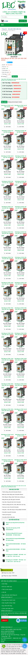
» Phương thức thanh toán (8, 600)
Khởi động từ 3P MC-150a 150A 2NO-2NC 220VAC (7, 308)
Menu (2, 25)
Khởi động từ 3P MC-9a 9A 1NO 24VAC (7, 435)
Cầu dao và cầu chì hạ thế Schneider (10, 507)
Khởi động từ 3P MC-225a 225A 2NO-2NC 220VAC (7, 334)
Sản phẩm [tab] (4, 102)
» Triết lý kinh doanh (6, 589)
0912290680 (15, 97)
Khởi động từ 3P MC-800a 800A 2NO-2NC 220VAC (7, 410)
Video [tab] (20, 102)
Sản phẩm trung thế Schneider (9, 512)
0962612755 (17, 85)
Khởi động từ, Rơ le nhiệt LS (8, 30)
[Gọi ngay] (3, 646)
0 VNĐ (6, 21)
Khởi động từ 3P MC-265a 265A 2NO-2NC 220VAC (21, 334)
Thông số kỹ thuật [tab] (13, 102)
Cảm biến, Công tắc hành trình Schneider (11, 502)
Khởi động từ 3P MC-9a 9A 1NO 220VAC (21, 106)
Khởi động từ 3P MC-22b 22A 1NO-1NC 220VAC (20, 182)
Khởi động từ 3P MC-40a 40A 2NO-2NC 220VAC (20, 207)
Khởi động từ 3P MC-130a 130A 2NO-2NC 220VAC (21, 283)
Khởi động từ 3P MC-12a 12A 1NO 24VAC (20, 435)
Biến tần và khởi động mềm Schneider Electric (12, 494)
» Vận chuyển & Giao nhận (8, 603)
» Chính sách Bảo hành (7, 608)
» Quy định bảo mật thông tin (9, 595)
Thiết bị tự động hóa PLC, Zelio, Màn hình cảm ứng (13, 504)
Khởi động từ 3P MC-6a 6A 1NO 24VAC (21, 410)
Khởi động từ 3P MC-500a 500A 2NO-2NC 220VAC (7, 384)
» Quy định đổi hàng (6, 605)
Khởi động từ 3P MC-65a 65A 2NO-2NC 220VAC (20, 232)
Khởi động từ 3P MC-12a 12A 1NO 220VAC (7, 131)
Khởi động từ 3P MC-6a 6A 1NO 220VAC (7, 106)
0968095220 (15, 83)
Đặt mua (14, 76)
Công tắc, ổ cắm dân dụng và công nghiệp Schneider (14, 509)
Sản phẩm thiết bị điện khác (8, 517)
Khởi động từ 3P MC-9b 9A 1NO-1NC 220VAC (7, 156)
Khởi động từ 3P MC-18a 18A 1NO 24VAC (7, 460)
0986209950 (16, 94)
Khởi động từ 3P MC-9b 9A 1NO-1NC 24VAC (21, 460)
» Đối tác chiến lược (6, 586)
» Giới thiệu (4, 584)
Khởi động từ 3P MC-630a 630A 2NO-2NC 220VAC (21, 384)
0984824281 (17, 91)
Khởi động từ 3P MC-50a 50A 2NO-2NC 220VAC (7, 232)
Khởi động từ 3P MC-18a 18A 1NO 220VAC (20, 131)
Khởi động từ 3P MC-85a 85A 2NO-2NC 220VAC (20, 258)
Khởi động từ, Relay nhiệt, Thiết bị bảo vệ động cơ (13, 497)
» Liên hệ (3, 592)
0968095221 (17, 88)
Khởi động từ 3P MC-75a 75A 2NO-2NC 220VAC (7, 258)
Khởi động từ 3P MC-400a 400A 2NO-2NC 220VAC (21, 359)
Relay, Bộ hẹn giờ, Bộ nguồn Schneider (11, 499)
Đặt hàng (8, 126)
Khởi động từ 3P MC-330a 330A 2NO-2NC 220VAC (7, 359)
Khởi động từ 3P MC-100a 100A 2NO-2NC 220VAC (7, 283)
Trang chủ (4, 29)
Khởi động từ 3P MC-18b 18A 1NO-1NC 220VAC (7, 182)
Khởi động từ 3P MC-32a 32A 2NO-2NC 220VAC (7, 207)
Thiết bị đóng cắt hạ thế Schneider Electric (11, 492)
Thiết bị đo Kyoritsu (6, 514)
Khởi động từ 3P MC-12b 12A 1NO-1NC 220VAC (20, 156)
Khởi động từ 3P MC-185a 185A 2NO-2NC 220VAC (20, 308)
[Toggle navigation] (25, 25)
